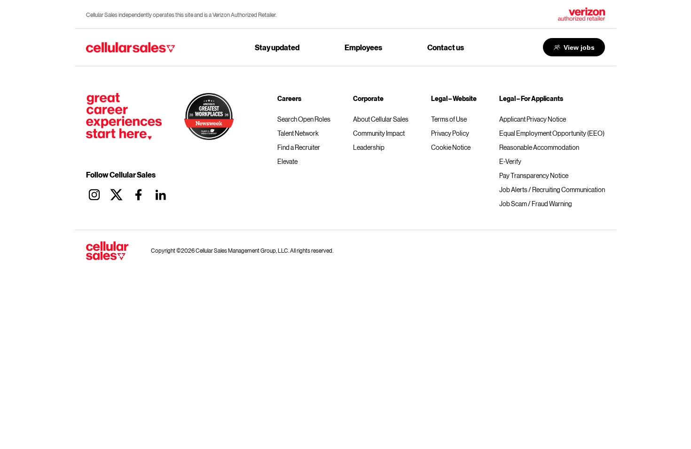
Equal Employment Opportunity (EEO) (552, 133)
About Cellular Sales (380, 119)
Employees (363, 47)
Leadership (369, 147)
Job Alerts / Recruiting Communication (552, 189)
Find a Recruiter (298, 147)
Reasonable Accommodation (539, 147)
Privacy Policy (450, 133)
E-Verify (510, 161)
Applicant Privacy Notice (532, 119)
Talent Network (298, 133)
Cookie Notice (451, 147)
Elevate (287, 161)
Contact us (445, 47)
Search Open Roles (303, 119)
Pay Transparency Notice (533, 175)
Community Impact (379, 133)
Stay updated (277, 47)
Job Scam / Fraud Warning (535, 204)
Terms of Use (449, 119)
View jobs (579, 47)
